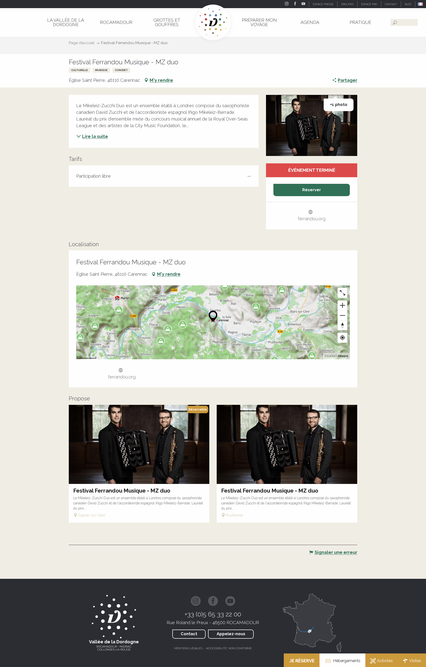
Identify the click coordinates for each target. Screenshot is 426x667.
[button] (420, 4)
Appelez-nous (231, 634)
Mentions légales (188, 648)
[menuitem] (65, 22)
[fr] (420, 4)
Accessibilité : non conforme (229, 648)
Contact (189, 634)
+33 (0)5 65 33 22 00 (213, 614)
